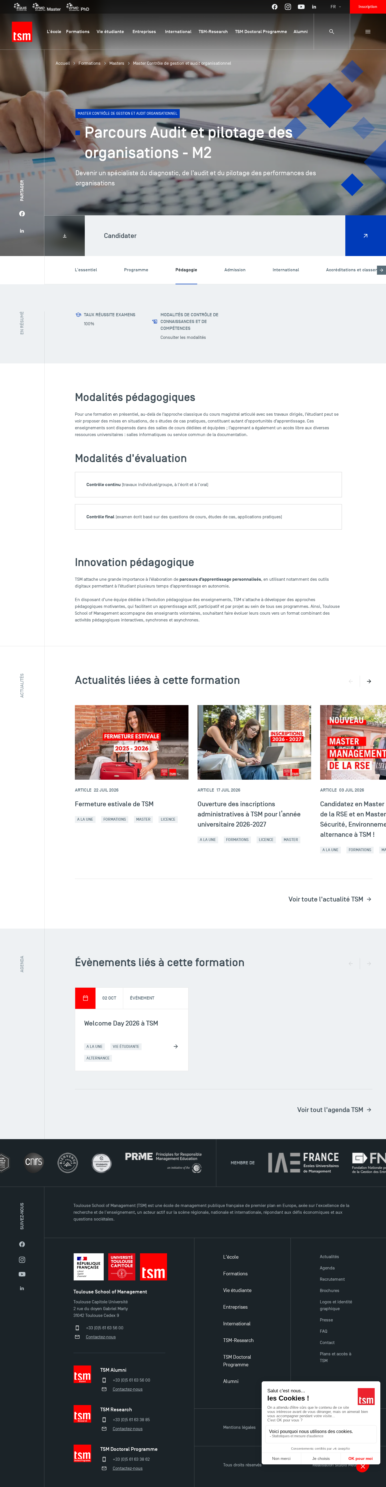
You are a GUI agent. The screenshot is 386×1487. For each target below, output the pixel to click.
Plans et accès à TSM (335, 1357)
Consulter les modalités (183, 337)
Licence (168, 819)
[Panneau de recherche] (332, 32)
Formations (90, 63)
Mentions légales (239, 1427)
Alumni (230, 1381)
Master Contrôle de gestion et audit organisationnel (182, 63)
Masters (116, 63)
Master (143, 819)
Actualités (329, 1256)
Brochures (329, 1290)
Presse (326, 1320)
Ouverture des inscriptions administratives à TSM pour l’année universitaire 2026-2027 (249, 814)
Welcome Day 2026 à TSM (121, 1023)
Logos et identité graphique (336, 1305)
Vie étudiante (237, 1290)
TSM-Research (238, 1340)
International (237, 1324)
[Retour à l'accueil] (22, 31)
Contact (327, 1342)
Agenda (327, 1268)
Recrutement (332, 1279)
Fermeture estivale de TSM (114, 804)
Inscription (368, 6)
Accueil (63, 63)
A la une (85, 819)
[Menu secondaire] (368, 32)
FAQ (323, 1331)
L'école (230, 1257)
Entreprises (235, 1307)
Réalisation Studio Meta (335, 1465)
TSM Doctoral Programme (237, 1361)
